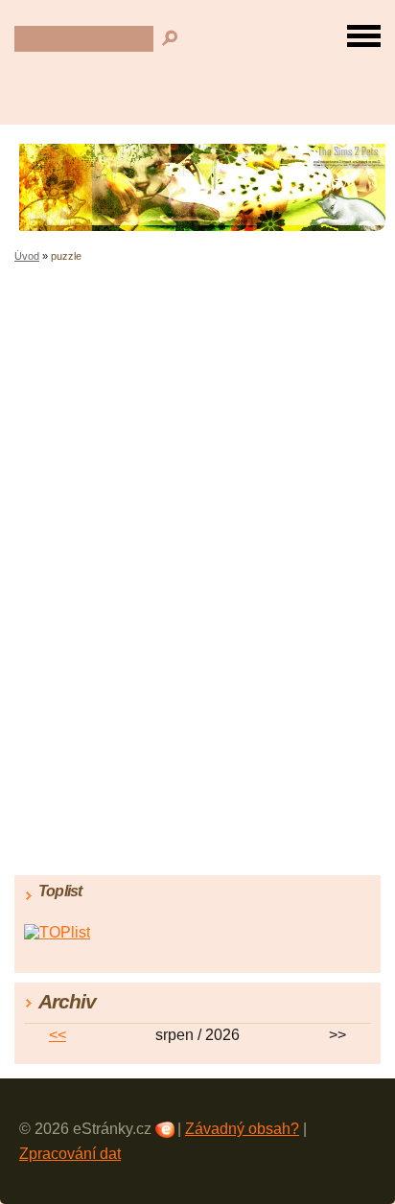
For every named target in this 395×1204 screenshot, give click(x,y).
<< (57, 1035)
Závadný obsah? (242, 1129)
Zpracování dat (70, 1154)
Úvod (26, 256)
